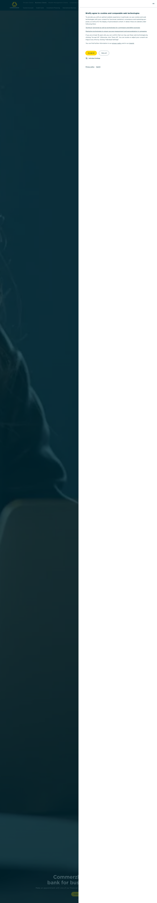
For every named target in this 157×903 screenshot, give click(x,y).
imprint (131, 43)
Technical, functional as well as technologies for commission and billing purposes (113, 28)
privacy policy (117, 43)
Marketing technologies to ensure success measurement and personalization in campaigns (116, 31)
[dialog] (78, 451)
